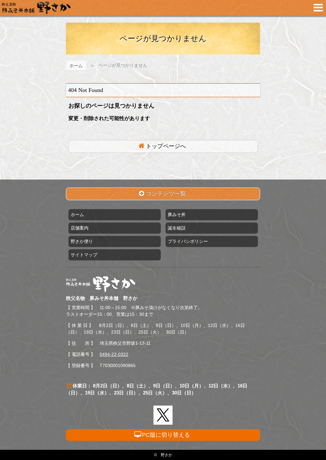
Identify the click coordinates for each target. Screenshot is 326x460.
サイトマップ (84, 254)
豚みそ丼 (177, 214)
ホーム (76, 65)
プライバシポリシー (188, 241)
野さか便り (82, 241)
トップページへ (166, 146)
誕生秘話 (177, 227)
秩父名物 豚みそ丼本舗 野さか (36, 8)
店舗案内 (80, 227)
